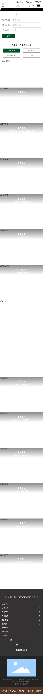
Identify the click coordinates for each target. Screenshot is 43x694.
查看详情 (28, 100)
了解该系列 (15, 100)
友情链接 (35, 597)
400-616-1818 (25, 597)
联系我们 (25, 684)
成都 (17, 6)
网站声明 (18, 684)
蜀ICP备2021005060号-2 (21, 681)
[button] (16, 371)
